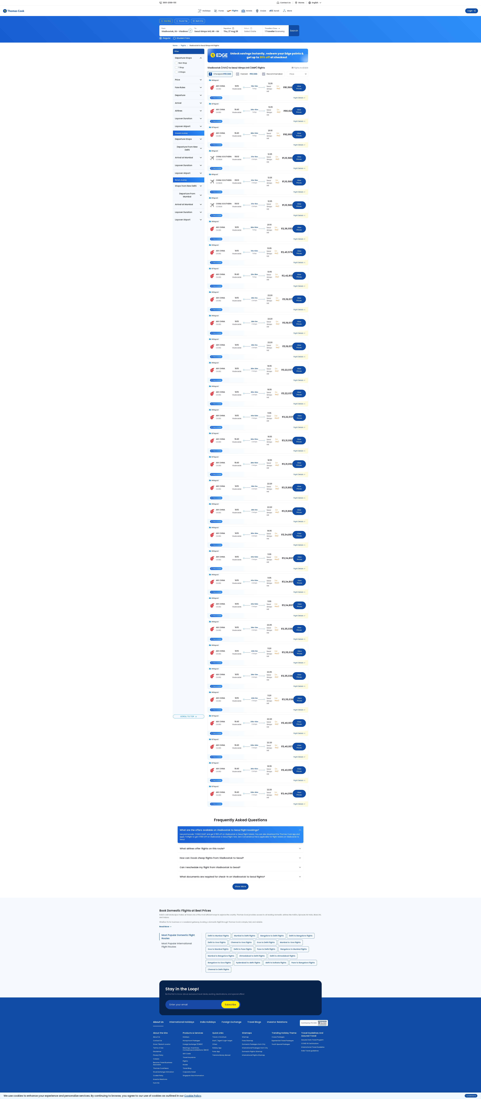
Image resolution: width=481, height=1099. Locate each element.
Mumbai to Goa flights (290, 942)
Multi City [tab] (199, 21)
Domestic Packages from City (253, 1044)
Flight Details (298, 98)
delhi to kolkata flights (275, 962)
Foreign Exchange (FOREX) (193, 1044)
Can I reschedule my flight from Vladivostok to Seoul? (210, 867)
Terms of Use (158, 1048)
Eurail (276, 11)
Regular (167, 38)
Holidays (186, 1037)
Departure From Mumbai (187, 195)
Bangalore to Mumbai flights (293, 949)
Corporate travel (189, 1072)
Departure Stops (183, 57)
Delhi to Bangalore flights (301, 935)
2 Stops (181, 72)
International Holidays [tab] (181, 1021)
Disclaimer (157, 1051)
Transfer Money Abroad (221, 1055)
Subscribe (230, 1004)
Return (246, 28)
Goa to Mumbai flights (218, 949)
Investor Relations (160, 1079)
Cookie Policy (192, 1095)
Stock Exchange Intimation (163, 1072)
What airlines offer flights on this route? (202, 848)
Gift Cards (187, 1054)
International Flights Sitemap (253, 1055)
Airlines (178, 110)
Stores (301, 3)
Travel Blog (187, 1068)
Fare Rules (180, 87)
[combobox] (175, 31)
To (195, 28)
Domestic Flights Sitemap (252, 1051)
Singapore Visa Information (193, 1075)
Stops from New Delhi (186, 185)
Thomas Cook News (161, 1068)
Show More (240, 886)
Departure (227, 28)
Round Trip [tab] (183, 21)
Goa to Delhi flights (266, 942)
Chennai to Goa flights (241, 942)
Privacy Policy (158, 1055)
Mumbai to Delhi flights (244, 935)
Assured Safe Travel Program (312, 1040)
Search (294, 30)
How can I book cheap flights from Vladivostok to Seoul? (212, 857)
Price (177, 79)
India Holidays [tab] (208, 1021)
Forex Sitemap (247, 1041)
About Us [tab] (158, 1021)
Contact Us (285, 3)
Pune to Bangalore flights (303, 962)
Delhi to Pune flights (243, 949)
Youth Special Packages (281, 1044)
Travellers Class (271, 28)
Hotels (249, 11)
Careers (156, 1059)
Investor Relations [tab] (277, 1021)
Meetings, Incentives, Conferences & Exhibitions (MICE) (196, 1049)
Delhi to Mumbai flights (218, 935)
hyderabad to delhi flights (248, 962)
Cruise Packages (278, 1037)
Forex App (216, 1051)
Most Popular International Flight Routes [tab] (177, 945)
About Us (156, 1037)
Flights (235, 10)
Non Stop (182, 63)
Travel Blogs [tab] (254, 1021)
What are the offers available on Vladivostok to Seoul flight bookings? (219, 830)
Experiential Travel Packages (283, 1041)
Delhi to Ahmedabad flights (282, 956)
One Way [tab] (167, 21)
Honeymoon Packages (191, 1041)
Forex (221, 11)
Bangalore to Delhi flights (272, 935)
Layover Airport (182, 126)
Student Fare (183, 38)
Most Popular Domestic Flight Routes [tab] (178, 936)
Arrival (178, 103)
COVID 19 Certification (310, 1043)
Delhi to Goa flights (217, 942)
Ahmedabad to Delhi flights (252, 956)
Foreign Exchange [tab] (231, 1021)
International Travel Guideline (312, 1047)
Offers (214, 1044)
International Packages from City (255, 1048)
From (163, 28)
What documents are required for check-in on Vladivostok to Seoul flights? (222, 876)
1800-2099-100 (169, 3)
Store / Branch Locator (161, 1044)
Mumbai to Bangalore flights (221, 956)
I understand (471, 1096)
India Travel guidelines (310, 1051)
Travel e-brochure (219, 1037)
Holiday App (216, 1048)
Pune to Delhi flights (266, 949)
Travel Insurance (189, 1057)
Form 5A (156, 1083)
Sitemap (245, 1037)
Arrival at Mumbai (184, 157)
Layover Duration (183, 118)
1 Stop (181, 67)
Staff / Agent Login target (222, 1041)
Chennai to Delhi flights (218, 969)
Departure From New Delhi (187, 148)
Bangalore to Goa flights (219, 962)
